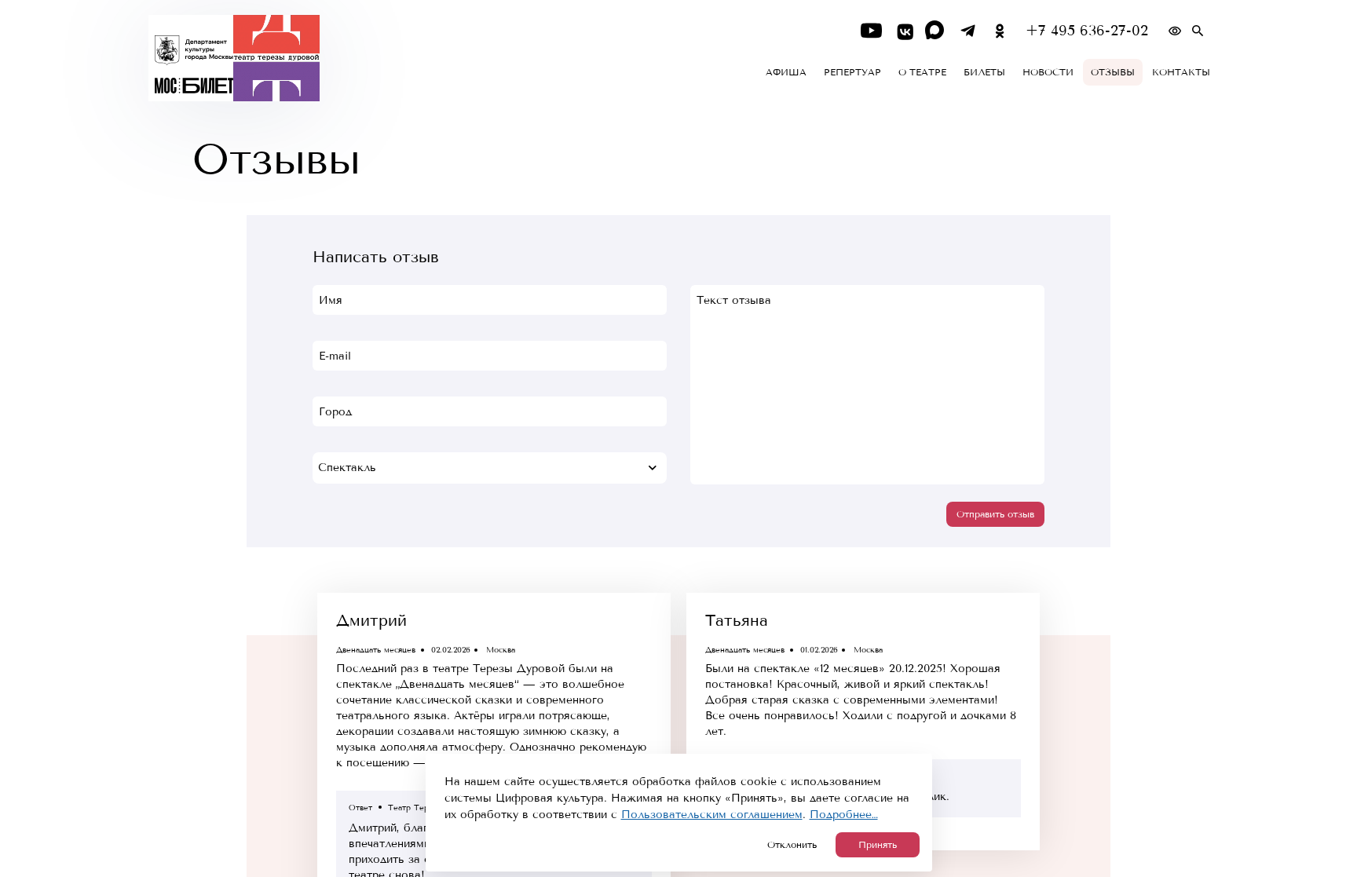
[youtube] (871, 31)
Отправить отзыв (995, 514)
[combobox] (490, 468)
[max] (935, 31)
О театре (922, 72)
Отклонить (792, 844)
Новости (1048, 72)
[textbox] (490, 468)
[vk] (903, 31)
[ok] (1000, 31)
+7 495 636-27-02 (1087, 31)
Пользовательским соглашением (712, 814)
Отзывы (1113, 72)
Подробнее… (844, 814)
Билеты (984, 72)
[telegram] (967, 31)
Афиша (786, 72)
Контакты (1181, 72)
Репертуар (852, 72)
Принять (877, 844)
